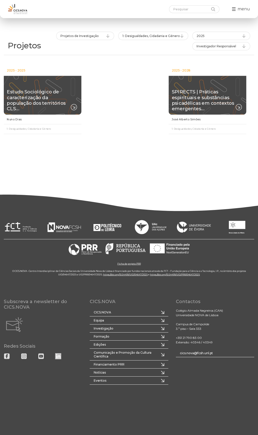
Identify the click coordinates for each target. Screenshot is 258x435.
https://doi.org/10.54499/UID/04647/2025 (125, 274)
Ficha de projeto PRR (129, 263)
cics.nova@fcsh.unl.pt (196, 353)
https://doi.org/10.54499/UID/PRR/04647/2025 (175, 274)
